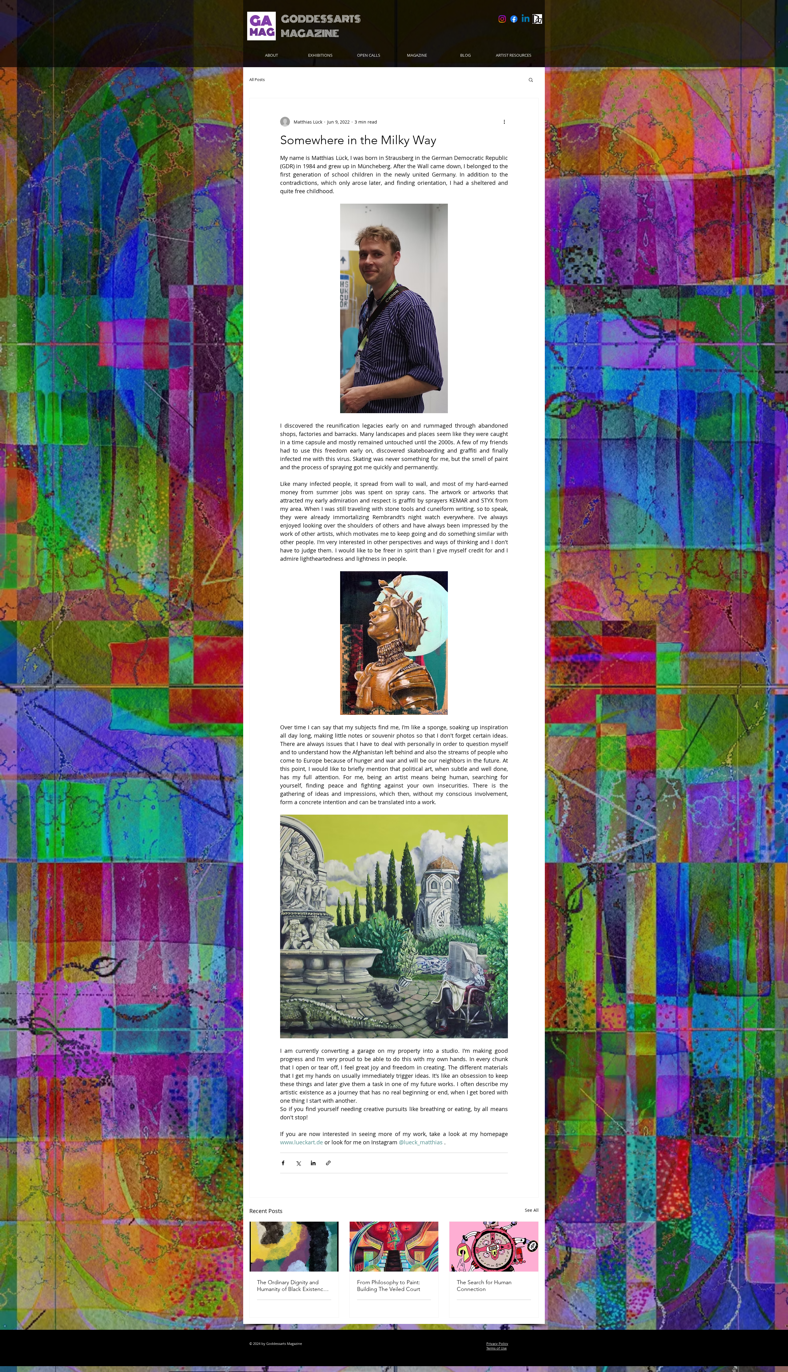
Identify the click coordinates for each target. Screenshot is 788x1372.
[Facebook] (514, 19)
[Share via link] (328, 1163)
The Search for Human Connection (484, 1286)
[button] (368, 55)
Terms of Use (496, 1348)
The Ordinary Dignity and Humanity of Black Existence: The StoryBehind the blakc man (292, 1286)
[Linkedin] (525, 19)
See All (532, 1210)
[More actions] (504, 121)
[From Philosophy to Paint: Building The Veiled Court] (394, 1247)
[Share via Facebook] (283, 1163)
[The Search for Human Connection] (493, 1247)
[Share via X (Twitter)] (298, 1163)
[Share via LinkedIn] (313, 1163)
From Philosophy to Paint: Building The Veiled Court (388, 1286)
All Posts (257, 79)
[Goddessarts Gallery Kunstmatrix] (537, 19)
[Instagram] (502, 19)
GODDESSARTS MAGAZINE (321, 26)
